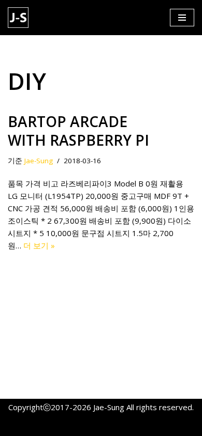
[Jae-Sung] (21, 17)
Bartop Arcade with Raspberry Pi (78, 131)
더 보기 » (39, 245)
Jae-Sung (38, 160)
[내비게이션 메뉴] (182, 17)
